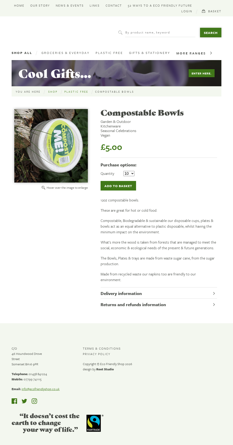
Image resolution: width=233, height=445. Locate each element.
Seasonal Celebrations (118, 130)
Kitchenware (111, 126)
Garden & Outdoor (116, 121)
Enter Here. (202, 73)
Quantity (107, 173)
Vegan (105, 135)
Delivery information (121, 293)
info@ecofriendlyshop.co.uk (41, 389)
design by (98, 369)
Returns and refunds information (133, 304)
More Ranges (191, 53)
